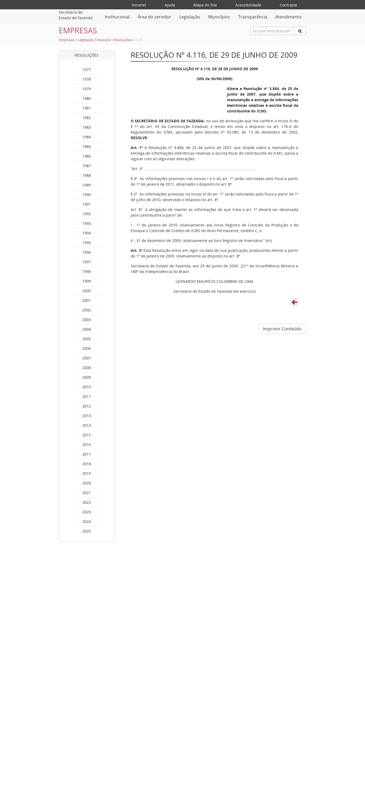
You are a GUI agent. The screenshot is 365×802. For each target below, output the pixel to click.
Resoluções (123, 40)
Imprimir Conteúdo (282, 329)
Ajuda (170, 4)
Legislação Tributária (94, 40)
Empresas (66, 40)
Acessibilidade (248, 4)
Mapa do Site (205, 4)
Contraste (288, 4)
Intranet (139, 4)
